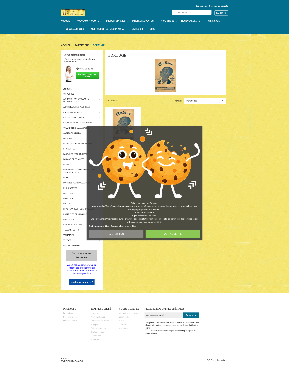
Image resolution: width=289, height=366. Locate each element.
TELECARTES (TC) (71, 230)
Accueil (67, 88)
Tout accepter (172, 233)
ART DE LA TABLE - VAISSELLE (76, 107)
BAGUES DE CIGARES (72, 112)
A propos (94, 324)
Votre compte (129, 308)
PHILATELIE (68, 198)
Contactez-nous (97, 332)
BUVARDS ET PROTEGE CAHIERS (77, 122)
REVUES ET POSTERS (73, 224)
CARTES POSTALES (72, 133)
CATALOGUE (68, 94)
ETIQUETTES (69, 149)
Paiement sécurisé (98, 328)
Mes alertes (123, 328)
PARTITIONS (68, 193)
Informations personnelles (129, 313)
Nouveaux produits (71, 317)
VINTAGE (67, 240)
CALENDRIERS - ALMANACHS (76, 128)
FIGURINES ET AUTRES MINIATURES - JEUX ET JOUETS (80, 171)
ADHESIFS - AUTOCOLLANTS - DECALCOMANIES (76, 100)
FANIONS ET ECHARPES (73, 159)
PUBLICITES (68, 219)
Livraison (95, 313)
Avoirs (121, 321)
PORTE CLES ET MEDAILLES (75, 214)
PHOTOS (67, 204)
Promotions (68, 313)
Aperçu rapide (123, 125)
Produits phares (72, 245)
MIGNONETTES (70, 188)
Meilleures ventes (70, 321)
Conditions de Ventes (100, 321)
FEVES (66, 164)
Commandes (124, 317)
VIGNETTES (68, 235)
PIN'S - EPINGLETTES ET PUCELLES (79, 209)
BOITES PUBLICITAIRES (73, 117)
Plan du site (96, 336)
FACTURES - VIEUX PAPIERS (75, 154)
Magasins (95, 339)
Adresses (123, 324)
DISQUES (67, 138)
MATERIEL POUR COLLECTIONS (77, 183)
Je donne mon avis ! (82, 282)
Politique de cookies (99, 226)
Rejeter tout (116, 233)
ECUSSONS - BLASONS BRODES (77, 143)
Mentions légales (98, 317)
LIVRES (66, 177)
